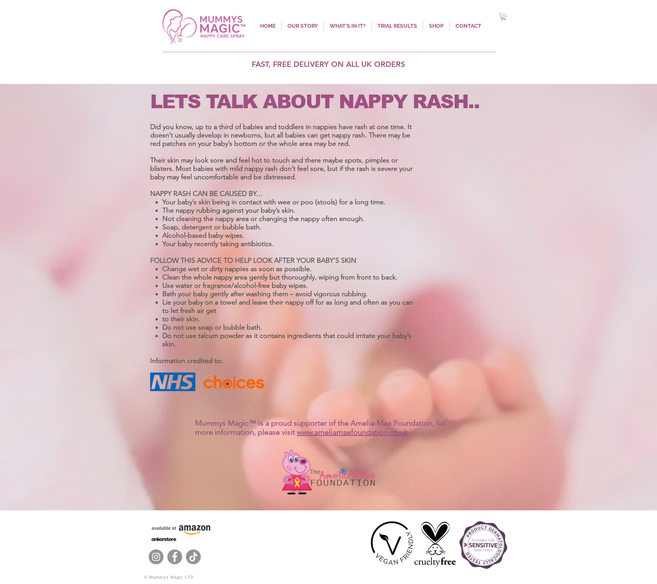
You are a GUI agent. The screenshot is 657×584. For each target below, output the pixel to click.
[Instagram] (156, 556)
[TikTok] (193, 556)
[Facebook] (174, 556)
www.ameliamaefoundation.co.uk (352, 432)
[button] (503, 16)
